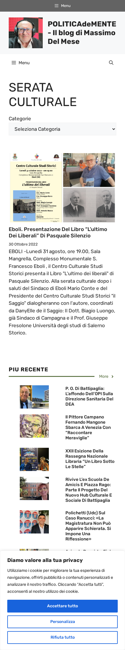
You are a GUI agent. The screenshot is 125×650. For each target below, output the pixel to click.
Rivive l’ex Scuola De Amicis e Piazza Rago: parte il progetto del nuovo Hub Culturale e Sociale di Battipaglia (88, 490)
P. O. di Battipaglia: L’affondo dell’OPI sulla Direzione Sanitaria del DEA (89, 396)
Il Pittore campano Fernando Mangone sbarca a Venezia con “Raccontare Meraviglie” (88, 427)
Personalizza (62, 621)
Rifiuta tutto (63, 637)
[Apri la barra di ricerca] (111, 62)
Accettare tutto (62, 606)
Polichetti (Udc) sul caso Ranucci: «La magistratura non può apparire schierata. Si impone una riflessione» (88, 526)
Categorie (20, 118)
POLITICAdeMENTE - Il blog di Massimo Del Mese (82, 33)
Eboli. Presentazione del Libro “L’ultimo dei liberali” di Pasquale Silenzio (58, 232)
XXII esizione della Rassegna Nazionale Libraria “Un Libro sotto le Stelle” (90, 458)
